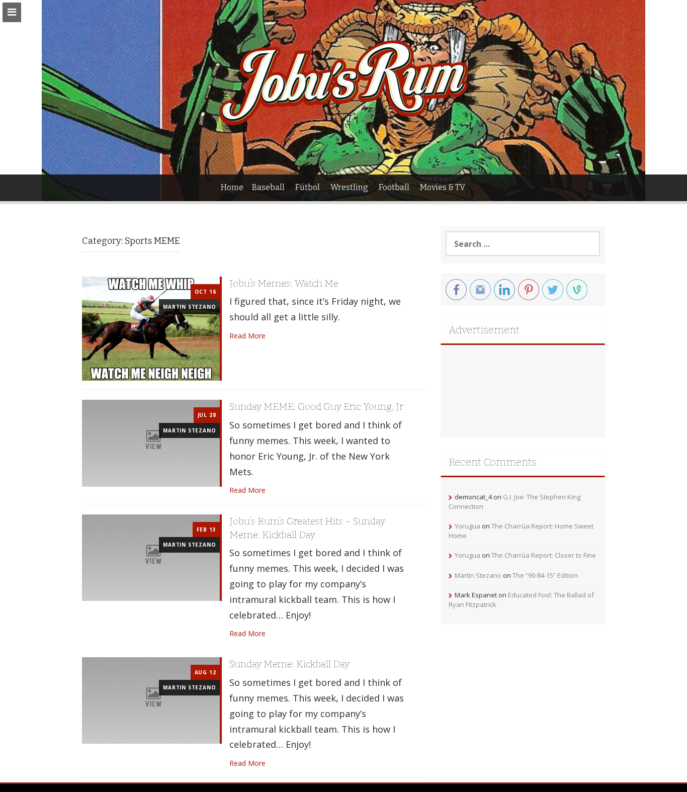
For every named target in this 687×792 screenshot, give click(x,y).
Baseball (268, 187)
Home (232, 187)
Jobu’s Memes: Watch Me (283, 283)
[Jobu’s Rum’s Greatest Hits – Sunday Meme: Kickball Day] (151, 557)
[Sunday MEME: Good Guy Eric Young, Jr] (151, 442)
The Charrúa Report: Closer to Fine (543, 555)
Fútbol (307, 187)
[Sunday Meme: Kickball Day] (151, 700)
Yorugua (467, 526)
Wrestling (349, 187)
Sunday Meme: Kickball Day (289, 664)
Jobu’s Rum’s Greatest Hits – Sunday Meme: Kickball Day (307, 528)
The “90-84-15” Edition (545, 575)
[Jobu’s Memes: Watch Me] (151, 327)
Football (394, 187)
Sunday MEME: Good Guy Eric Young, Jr (316, 406)
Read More (247, 335)
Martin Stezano (189, 306)
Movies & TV (442, 187)
